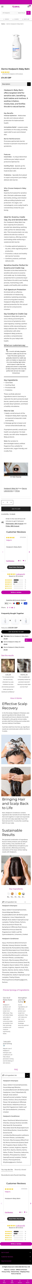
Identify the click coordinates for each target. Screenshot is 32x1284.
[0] (28, 9)
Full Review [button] (10, 563)
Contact (12, 1271)
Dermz (7, 21)
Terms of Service (16, 1275)
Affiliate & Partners (21, 1271)
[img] (10, 539)
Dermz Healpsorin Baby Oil (12, 644)
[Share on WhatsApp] (14, 609)
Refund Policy (15, 1273)
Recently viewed (20, 1171)
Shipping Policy (24, 1273)
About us (6, 1271)
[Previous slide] (2, 554)
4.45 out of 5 (20, 576)
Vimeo (17, 493)
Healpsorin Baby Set (11, 490)
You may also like (7, 1171)
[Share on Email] (12, 609)
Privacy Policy (6, 1273)
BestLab (26, 21)
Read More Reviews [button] (16, 569)
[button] (5, 74)
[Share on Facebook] (7, 609)
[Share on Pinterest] (10, 609)
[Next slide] (29, 554)
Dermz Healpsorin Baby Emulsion (14, 649)
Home (3, 26)
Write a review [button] (16, 594)
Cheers (16, 21)
